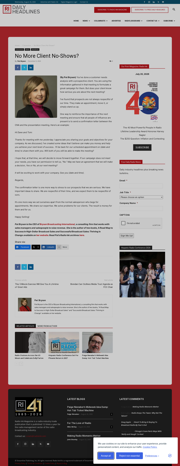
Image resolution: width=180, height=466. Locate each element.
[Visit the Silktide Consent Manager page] (169, 455)
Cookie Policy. (150, 447)
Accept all (106, 455)
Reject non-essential (129, 455)
